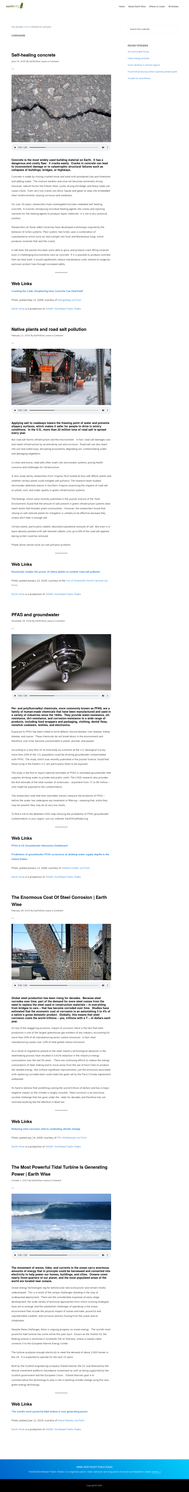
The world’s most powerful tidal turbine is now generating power (49, 1411)
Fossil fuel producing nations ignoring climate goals (152, 71)
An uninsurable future (138, 51)
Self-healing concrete (33, 55)
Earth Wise (15, 5)
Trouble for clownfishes (139, 78)
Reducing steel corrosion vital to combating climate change (45, 1128)
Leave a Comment (50, 61)
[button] (182, 4)
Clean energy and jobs (139, 58)
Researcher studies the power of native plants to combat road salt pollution (55, 571)
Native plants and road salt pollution (48, 329)
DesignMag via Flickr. (70, 300)
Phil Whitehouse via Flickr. (72, 1137)
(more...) (156, 1471)
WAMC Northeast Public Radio (63, 308)
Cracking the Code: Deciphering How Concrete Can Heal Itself (47, 291)
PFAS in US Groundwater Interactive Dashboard (39, 845)
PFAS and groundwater (35, 614)
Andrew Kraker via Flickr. (76, 868)
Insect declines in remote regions (144, 64)
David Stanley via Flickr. (71, 1420)
